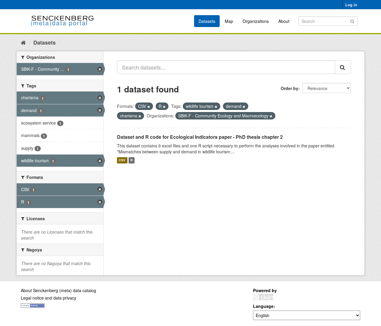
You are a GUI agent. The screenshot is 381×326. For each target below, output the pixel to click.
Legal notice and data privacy (48, 298)
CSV (122, 160)
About (283, 21)
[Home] (23, 42)
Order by (289, 88)
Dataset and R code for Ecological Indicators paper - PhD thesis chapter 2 (200, 136)
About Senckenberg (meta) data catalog (58, 290)
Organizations (256, 21)
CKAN (263, 297)
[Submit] (352, 20)
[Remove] (148, 106)
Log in (351, 4)
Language (263, 306)
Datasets (207, 21)
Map (229, 21)
